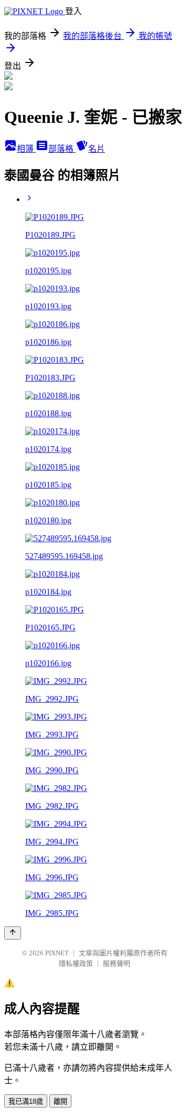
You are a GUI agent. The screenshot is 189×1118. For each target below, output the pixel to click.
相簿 (26, 148)
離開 (60, 1101)
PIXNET (57, 953)
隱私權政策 (76, 963)
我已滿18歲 (25, 1101)
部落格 (62, 148)
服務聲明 (116, 963)
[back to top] (12, 933)
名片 (96, 148)
